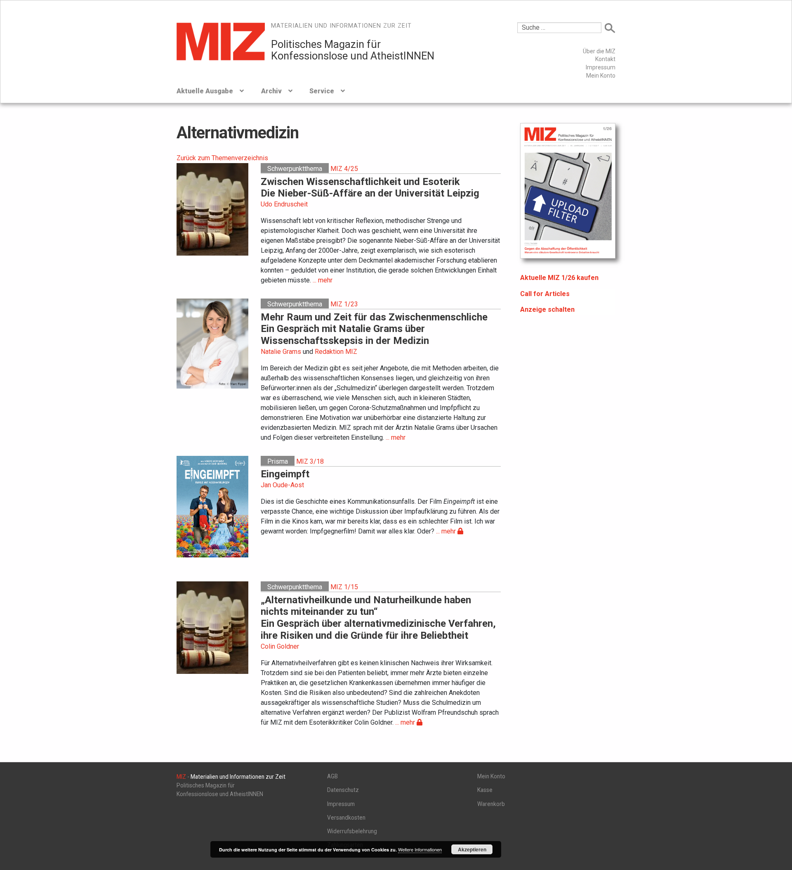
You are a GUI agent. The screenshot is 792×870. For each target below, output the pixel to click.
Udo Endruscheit (284, 204)
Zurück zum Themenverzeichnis (222, 158)
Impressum (600, 67)
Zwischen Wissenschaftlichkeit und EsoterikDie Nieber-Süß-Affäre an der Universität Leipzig (370, 187)
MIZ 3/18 (310, 461)
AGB (332, 776)
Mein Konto (600, 75)
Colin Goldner (280, 646)
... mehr (322, 280)
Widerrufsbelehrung (352, 831)
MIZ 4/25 (344, 169)
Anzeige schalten (547, 309)
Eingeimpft (285, 474)
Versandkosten (346, 817)
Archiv (271, 91)
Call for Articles (545, 294)
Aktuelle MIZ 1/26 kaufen (559, 278)
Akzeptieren (472, 849)
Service (321, 91)
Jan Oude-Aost (282, 485)
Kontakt (605, 59)
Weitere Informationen (420, 849)
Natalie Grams (281, 352)
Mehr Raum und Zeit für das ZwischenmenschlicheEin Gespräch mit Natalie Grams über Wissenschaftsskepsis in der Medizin (374, 329)
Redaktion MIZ (336, 352)
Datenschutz (343, 790)
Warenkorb (491, 804)
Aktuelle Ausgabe (205, 91)
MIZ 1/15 (344, 587)
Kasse (485, 790)
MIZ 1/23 (344, 304)
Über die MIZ (599, 51)
